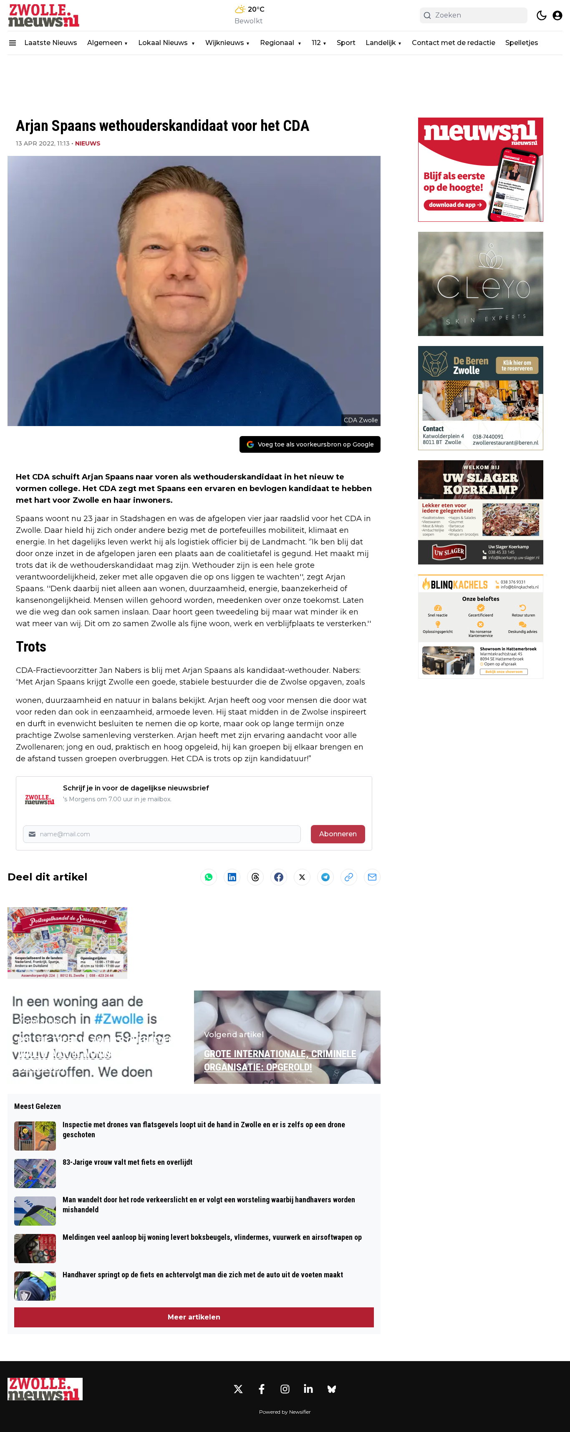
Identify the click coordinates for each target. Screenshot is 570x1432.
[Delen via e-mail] (372, 877)
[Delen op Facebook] (278, 877)
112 (316, 43)
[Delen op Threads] (255, 877)
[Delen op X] (302, 877)
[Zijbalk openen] (13, 43)
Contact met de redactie (453, 43)
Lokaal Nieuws (163, 43)
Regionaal (278, 43)
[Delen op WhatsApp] (208, 877)
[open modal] (557, 15)
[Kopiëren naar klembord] (348, 877)
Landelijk (381, 43)
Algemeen (104, 43)
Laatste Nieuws (50, 43)
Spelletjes (521, 43)
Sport (346, 43)
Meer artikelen (194, 1317)
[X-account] (238, 1389)
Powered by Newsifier (285, 1412)
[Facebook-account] (262, 1389)
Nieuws (88, 143)
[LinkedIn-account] (308, 1389)
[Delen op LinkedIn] (232, 877)
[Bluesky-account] (332, 1389)
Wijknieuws (224, 43)
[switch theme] (541, 15)
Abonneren (338, 834)
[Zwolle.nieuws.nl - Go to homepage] (45, 1389)
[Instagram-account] (285, 1389)
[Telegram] (325, 877)
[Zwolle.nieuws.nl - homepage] (45, 15)
